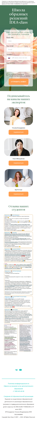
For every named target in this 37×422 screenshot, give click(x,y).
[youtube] (20, 370)
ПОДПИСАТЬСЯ (18, 132)
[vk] (16, 370)
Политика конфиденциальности (18, 383)
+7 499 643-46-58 (18, 391)
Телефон (9, 54)
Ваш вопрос (10, 63)
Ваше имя (9, 37)
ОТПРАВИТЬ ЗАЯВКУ (18, 82)
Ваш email (9, 46)
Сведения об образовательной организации (18, 396)
